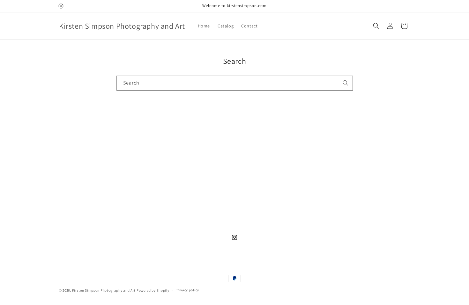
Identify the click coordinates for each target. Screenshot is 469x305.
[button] (376, 26)
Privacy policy (187, 290)
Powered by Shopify (153, 290)
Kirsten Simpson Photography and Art (104, 290)
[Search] (346, 83)
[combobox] (235, 83)
